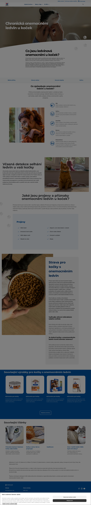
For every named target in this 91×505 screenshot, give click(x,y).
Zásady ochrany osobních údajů (9, 503)
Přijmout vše (70, 500)
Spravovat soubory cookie (69, 497)
